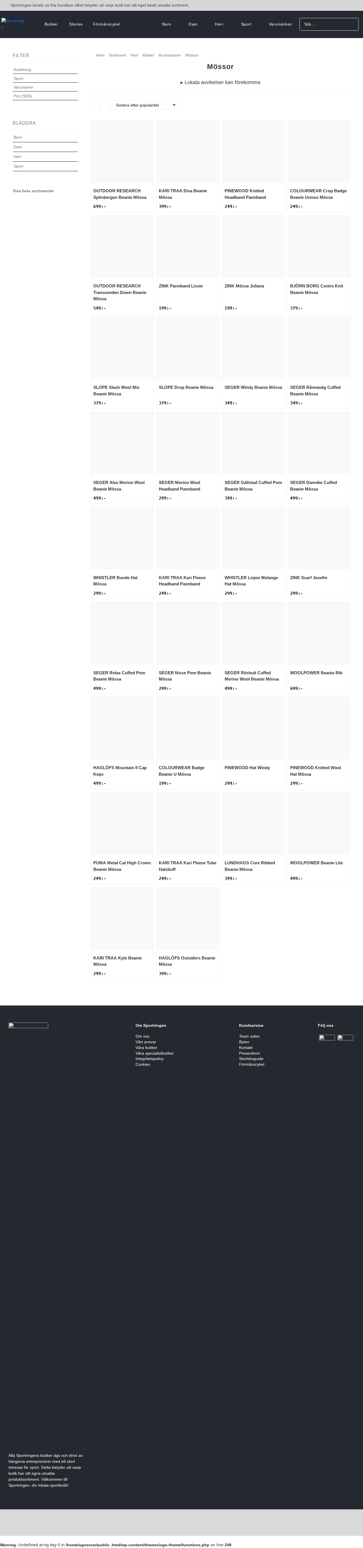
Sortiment (117, 55)
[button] (45, 140)
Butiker (51, 24)
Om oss (142, 1036)
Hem (100, 55)
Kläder (148, 55)
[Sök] (352, 24)
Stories (76, 24)
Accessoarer (170, 55)
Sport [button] (18, 78)
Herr (219, 24)
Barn (166, 24)
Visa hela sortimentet (33, 191)
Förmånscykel (106, 24)
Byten (244, 1042)
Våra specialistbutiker (155, 1053)
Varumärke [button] (23, 87)
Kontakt (246, 1047)
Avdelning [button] (22, 69)
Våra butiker (146, 1047)
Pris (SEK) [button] (23, 96)
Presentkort (249, 1053)
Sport (246, 24)
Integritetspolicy (150, 1058)
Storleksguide (251, 1058)
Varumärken (280, 24)
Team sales (249, 1036)
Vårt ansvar (146, 1042)
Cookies (143, 1064)
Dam (193, 24)
